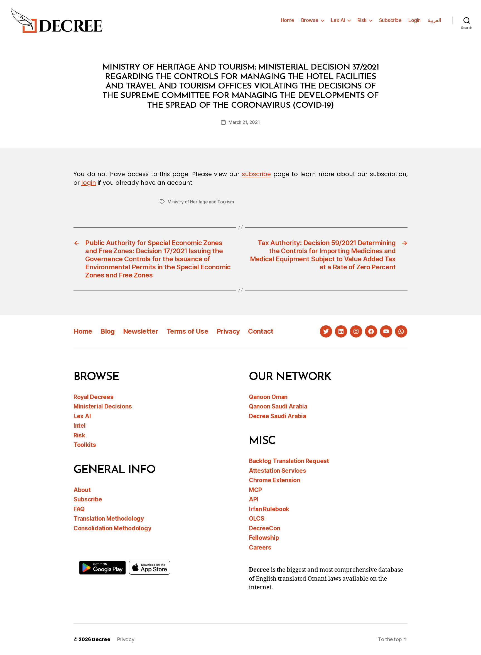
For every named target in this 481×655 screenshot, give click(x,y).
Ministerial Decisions (102, 406)
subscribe (256, 174)
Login (414, 20)
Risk (362, 20)
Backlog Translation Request (289, 460)
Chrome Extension (274, 480)
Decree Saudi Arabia (277, 416)
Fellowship (264, 537)
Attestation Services (277, 470)
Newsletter (140, 331)
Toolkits (84, 444)
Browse (309, 20)
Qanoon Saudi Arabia (278, 406)
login (88, 183)
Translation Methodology (108, 518)
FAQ (79, 509)
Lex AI (338, 20)
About (82, 489)
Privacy (228, 331)
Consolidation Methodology (112, 528)
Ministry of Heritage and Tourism (201, 202)
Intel (79, 425)
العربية (434, 20)
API (253, 499)
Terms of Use (187, 331)
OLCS (256, 518)
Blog (107, 331)
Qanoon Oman (268, 396)
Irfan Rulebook (269, 509)
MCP (255, 489)
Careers (260, 547)
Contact (260, 331)
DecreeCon (264, 528)
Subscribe (390, 20)
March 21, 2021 (244, 122)
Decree (101, 639)
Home (287, 20)
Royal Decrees (93, 396)
